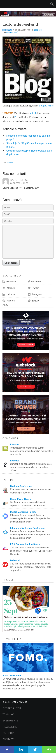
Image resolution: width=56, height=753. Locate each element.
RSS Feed (11, 281)
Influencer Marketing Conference (27, 528)
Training (8, 714)
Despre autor (11, 708)
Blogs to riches (46, 105)
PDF (16, 117)
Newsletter (10, 726)
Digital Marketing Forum (23, 511)
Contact (7, 739)
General (7, 30)
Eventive (14, 460)
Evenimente (10, 720)
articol (33, 113)
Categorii (8, 733)
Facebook (36, 281)
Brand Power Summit (21, 498)
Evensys (14, 444)
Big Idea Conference (21, 486)
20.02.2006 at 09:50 (19, 183)
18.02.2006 (38, 30)
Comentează (12, 32)
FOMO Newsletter (11, 675)
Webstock (15, 560)
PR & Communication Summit (25, 544)
